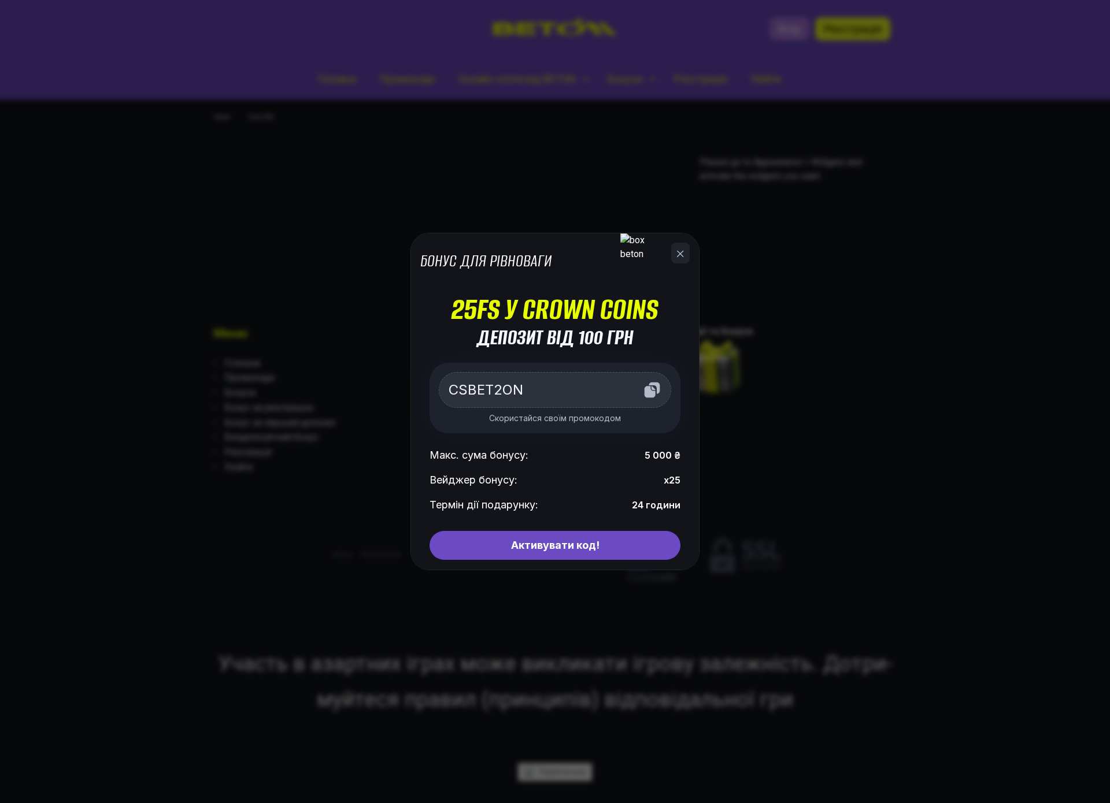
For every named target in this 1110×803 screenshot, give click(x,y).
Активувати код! (555, 545)
